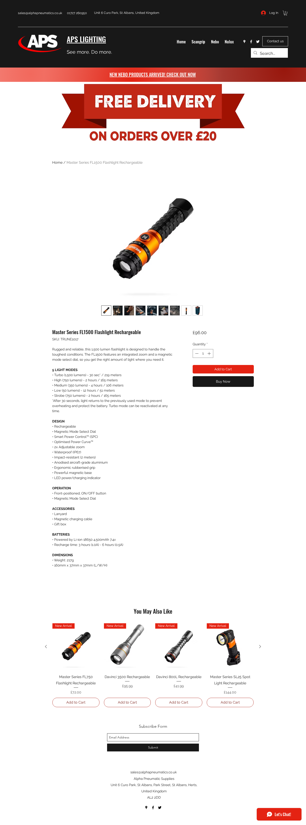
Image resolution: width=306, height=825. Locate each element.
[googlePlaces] (244, 41)
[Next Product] (260, 646)
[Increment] (210, 353)
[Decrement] (196, 353)
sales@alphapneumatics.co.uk (40, 13)
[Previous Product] (46, 646)
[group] (153, 665)
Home (57, 162)
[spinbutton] (203, 353)
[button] (285, 13)
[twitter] (258, 41)
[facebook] (251, 41)
